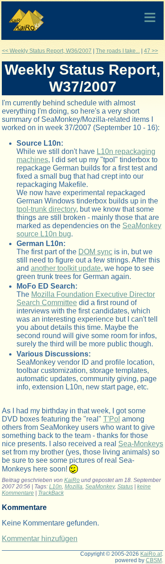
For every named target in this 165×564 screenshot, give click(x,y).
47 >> (151, 51)
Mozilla (73, 486)
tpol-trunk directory (46, 209)
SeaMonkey (100, 486)
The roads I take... (118, 51)
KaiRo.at (151, 554)
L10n (55, 486)
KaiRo (72, 480)
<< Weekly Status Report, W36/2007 (47, 51)
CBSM (154, 560)
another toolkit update (66, 268)
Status (125, 486)
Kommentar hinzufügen (39, 538)
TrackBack (51, 493)
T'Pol (111, 419)
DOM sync (95, 252)
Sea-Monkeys (140, 444)
